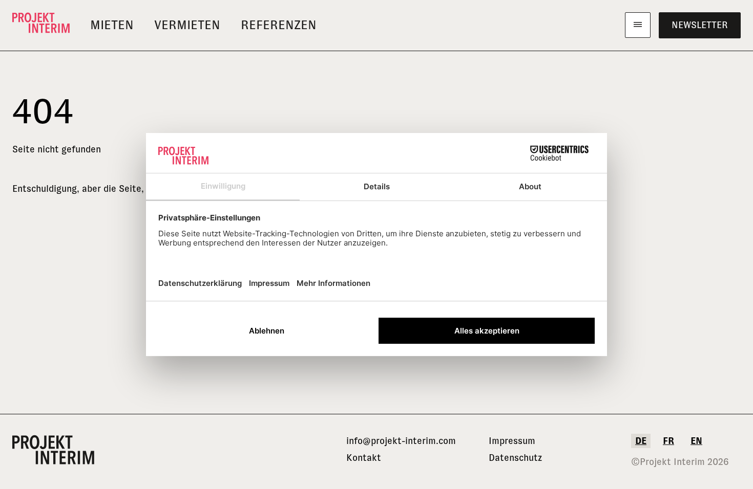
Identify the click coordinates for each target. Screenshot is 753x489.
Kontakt (363, 458)
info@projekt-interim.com (401, 441)
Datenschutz (515, 458)
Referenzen (279, 25)
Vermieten (187, 25)
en (696, 441)
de (640, 441)
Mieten (112, 25)
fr (668, 441)
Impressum (512, 441)
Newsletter (700, 25)
